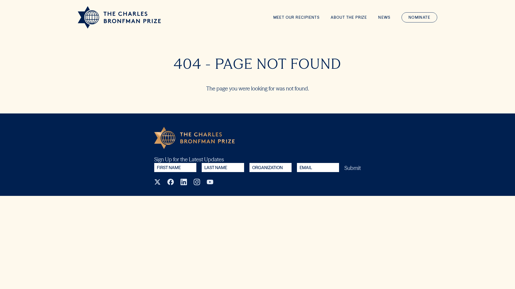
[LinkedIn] (184, 182)
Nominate (419, 17)
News (384, 17)
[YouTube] (210, 182)
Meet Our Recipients (296, 17)
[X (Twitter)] (157, 182)
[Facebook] (170, 182)
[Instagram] (197, 182)
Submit (352, 168)
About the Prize (349, 17)
